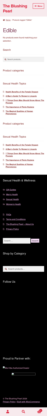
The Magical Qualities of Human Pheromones (19, 112)
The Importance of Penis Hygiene (20, 107)
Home (8, 20)
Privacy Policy (12, 229)
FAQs (8, 214)
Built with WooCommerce (28, 401)
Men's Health (12, 194)
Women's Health (13, 204)
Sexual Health (12, 199)
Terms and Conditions (16, 219)
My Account (8, 411)
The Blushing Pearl (15, 8)
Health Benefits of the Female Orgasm (22, 91)
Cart (36, 409)
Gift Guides (11, 189)
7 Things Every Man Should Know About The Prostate (25, 101)
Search (23, 411)
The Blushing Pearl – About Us (20, 224)
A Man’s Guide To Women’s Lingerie (21, 96)
